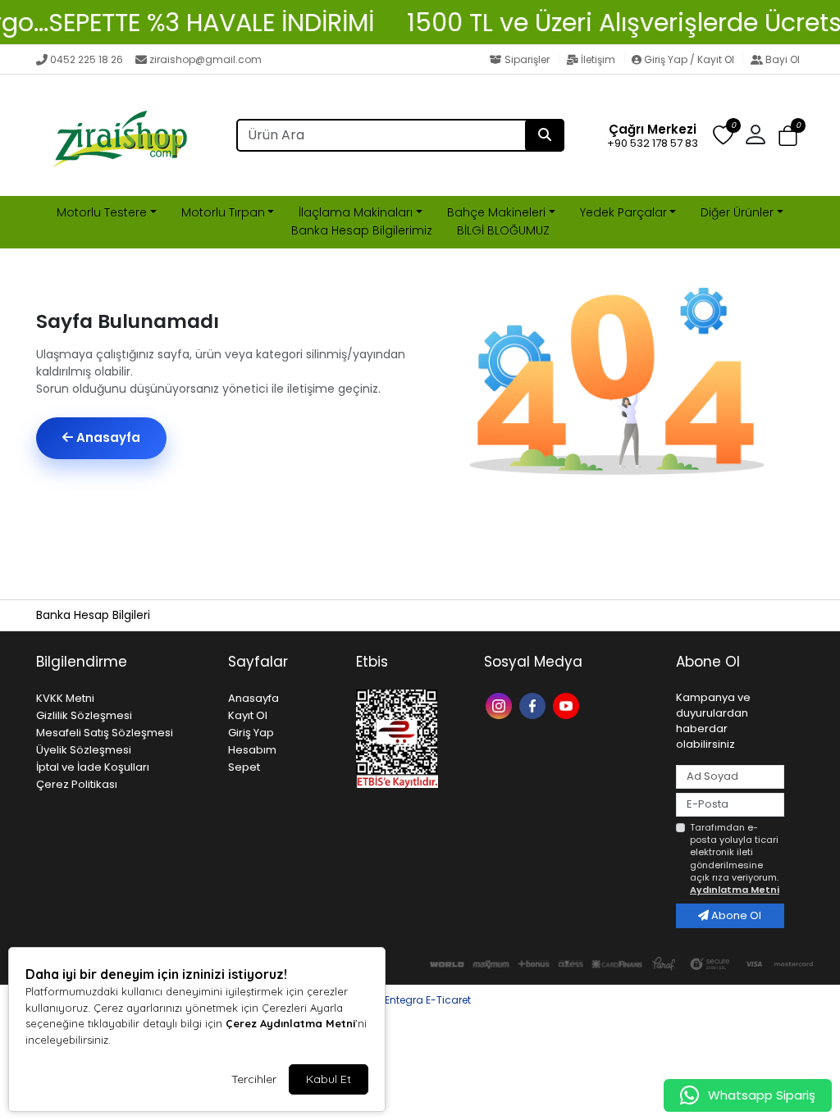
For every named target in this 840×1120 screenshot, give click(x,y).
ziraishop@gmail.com (205, 59)
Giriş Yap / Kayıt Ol (689, 59)
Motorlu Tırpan (223, 212)
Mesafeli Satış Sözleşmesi (104, 732)
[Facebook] (534, 704)
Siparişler (527, 59)
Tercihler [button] (253, 1079)
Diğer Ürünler (737, 212)
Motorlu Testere (102, 212)
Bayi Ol (781, 59)
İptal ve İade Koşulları (92, 767)
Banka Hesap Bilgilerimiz (361, 230)
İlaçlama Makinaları (356, 212)
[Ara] (544, 135)
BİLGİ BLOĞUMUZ (503, 230)
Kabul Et (328, 1079)
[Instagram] (501, 704)
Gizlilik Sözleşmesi (84, 715)
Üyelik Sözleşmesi (83, 750)
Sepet (244, 767)
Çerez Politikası (76, 784)
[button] (788, 135)
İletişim (598, 59)
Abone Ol (735, 915)
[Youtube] (568, 704)
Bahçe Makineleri (496, 212)
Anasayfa (106, 437)
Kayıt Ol (247, 715)
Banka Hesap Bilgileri (93, 615)
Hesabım (252, 750)
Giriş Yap (251, 732)
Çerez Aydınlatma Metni (290, 1023)
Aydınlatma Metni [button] (734, 889)
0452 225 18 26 (86, 59)
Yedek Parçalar (623, 212)
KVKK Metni (65, 698)
